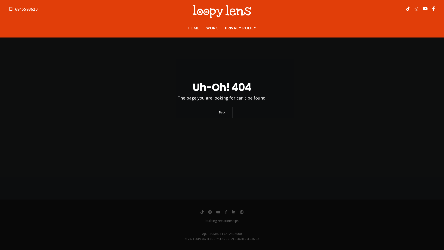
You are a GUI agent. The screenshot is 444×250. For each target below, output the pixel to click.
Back (222, 112)
